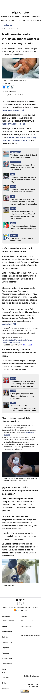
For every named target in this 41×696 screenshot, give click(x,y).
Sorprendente (7, 658)
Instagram (5, 688)
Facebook (5, 677)
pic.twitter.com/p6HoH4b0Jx (11, 342)
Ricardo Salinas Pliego (11, 20)
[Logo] (20, 13)
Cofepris (5, 29)
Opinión (35, 16)
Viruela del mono (17, 29)
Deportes (5, 648)
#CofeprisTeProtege (25, 340)
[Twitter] (8, 86)
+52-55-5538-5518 (26, 621)
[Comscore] (20, 610)
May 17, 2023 (28, 345)
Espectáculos (7, 664)
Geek (4, 669)
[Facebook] (4, 86)
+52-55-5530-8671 (26, 626)
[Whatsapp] (12, 86)
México (17, 16)
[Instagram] (24, 600)
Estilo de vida (7, 642)
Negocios (5, 653)
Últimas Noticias (8, 16)
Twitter (4, 683)
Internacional (26, 16)
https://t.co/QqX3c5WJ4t (10, 340)
